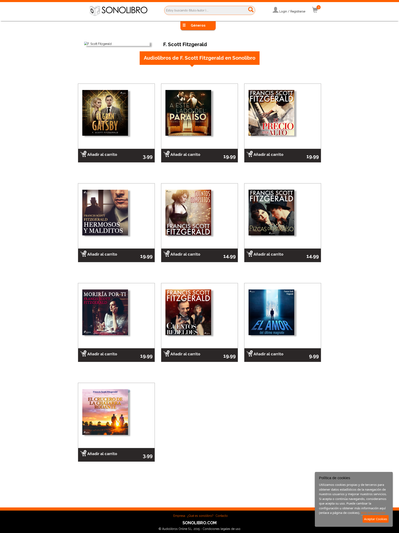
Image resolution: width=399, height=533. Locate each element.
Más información (373, 513)
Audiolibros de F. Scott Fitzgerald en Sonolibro (199, 58)
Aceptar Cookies (375, 519)
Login (283, 11)
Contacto (222, 515)
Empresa (179, 515)
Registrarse (297, 11)
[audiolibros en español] (118, 10)
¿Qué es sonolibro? (200, 515)
